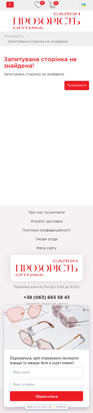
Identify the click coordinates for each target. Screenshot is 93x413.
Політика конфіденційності (46, 230)
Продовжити (77, 85)
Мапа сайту (46, 248)
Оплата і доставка (46, 221)
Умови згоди (46, 239)
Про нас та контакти (47, 212)
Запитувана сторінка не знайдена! (37, 41)
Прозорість (14, 36)
